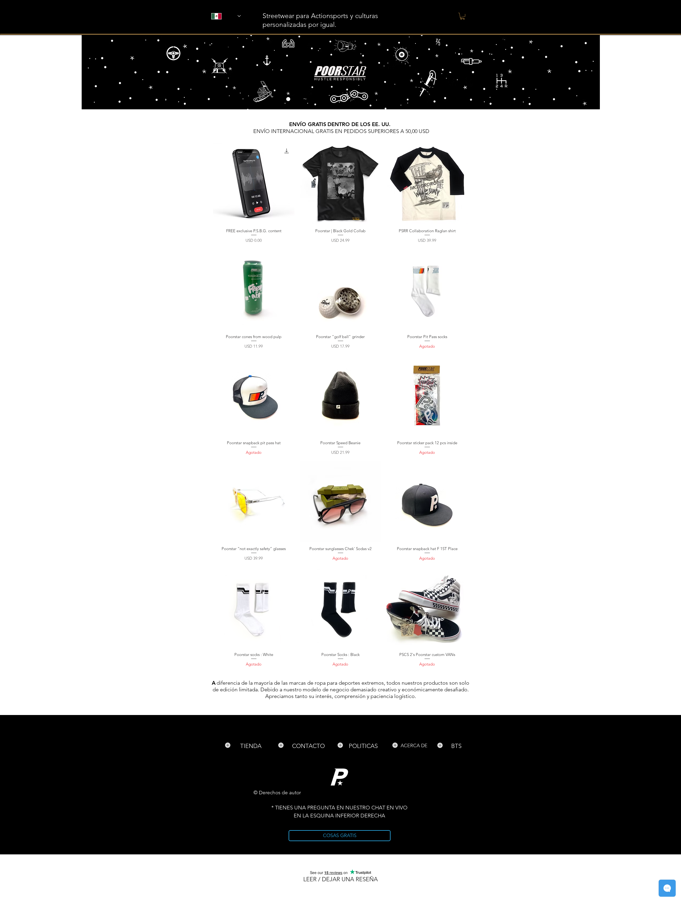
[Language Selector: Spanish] (219, 16)
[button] (462, 16)
